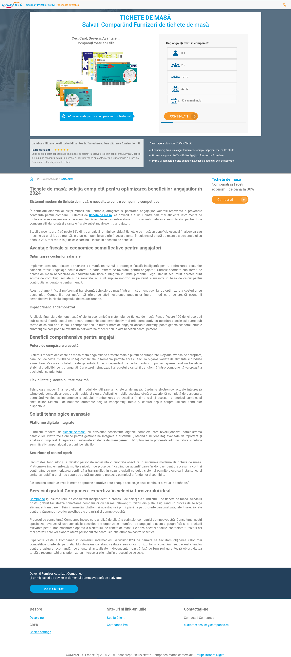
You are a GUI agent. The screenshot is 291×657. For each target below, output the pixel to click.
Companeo (37, 499)
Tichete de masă (49, 179)
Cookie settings (40, 632)
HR (37, 179)
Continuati (179, 116)
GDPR (34, 625)
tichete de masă (74, 432)
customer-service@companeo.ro (206, 625)
